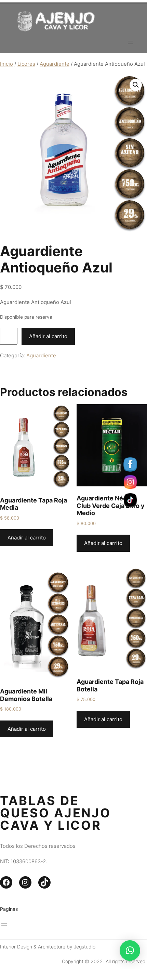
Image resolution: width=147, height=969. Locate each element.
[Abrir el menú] (130, 42)
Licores (26, 64)
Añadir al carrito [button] (27, 537)
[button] (136, 85)
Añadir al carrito (48, 336)
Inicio (6, 64)
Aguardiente (54, 64)
